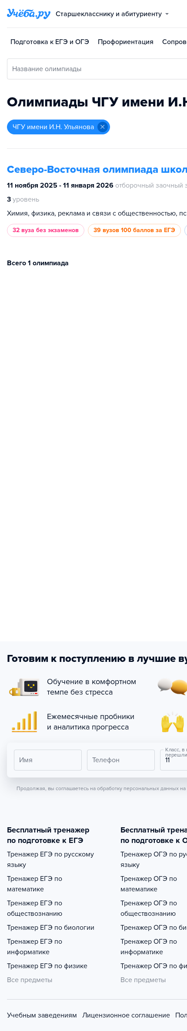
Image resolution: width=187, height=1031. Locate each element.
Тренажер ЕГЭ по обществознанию (34, 908)
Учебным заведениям (42, 1015)
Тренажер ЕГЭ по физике (47, 966)
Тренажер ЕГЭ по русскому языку (50, 859)
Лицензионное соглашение (126, 1015)
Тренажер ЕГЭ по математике (34, 884)
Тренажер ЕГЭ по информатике (34, 946)
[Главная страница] (28, 14)
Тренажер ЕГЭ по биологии (50, 927)
